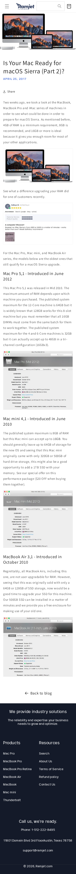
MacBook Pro (12, 761)
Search (44, 753)
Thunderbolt (12, 800)
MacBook (9, 784)
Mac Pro (9, 753)
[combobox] (51, 6)
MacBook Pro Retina (17, 769)
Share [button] (11, 91)
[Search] (59, 6)
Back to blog (41, 693)
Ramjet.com (44, 866)
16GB (56, 439)
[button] (7, 6)
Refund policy (49, 777)
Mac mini (9, 792)
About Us (45, 761)
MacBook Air (12, 777)
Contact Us (47, 784)
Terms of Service (51, 769)
